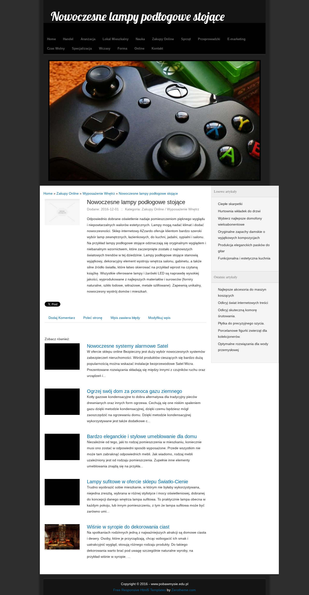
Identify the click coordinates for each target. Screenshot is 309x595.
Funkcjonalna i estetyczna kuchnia (244, 258)
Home (48, 193)
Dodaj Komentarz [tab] (62, 318)
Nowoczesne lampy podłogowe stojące (148, 193)
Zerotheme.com (183, 590)
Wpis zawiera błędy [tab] (125, 318)
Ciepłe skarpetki (230, 204)
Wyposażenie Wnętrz (99, 193)
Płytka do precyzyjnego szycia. (241, 323)
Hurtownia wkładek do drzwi (239, 211)
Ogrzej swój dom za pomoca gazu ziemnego (134, 391)
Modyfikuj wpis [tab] (159, 318)
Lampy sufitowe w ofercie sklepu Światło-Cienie (137, 481)
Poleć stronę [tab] (92, 318)
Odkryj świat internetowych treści (243, 303)
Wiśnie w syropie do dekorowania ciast (128, 526)
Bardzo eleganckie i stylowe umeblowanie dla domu (142, 436)
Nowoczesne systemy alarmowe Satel (127, 346)
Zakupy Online (67, 193)
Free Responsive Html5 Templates (139, 590)
